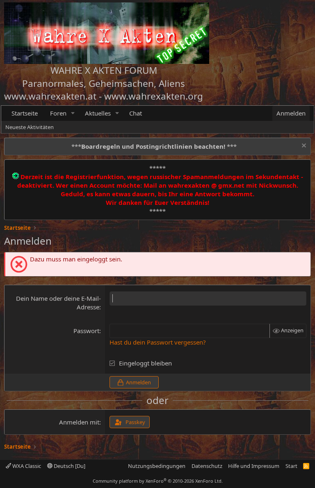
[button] (73, 113)
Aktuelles (98, 113)
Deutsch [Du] (68, 466)
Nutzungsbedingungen (156, 466)
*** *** (154, 146)
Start (291, 466)
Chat (135, 113)
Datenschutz (207, 466)
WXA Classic (26, 466)
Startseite (24, 113)
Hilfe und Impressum (253, 466)
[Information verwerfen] (302, 146)
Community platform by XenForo (158, 481)
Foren (58, 113)
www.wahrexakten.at (50, 96)
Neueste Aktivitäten (29, 127)
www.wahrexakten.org (153, 96)
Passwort (86, 331)
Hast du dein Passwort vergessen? (158, 342)
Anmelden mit (79, 422)
